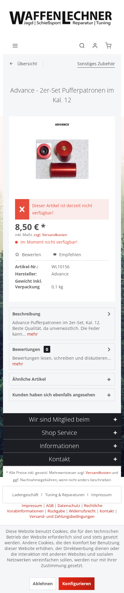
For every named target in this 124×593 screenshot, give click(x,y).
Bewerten (31, 254)
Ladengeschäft (25, 494)
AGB (50, 505)
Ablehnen (43, 583)
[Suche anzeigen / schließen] (82, 45)
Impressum (101, 494)
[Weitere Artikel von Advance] (62, 124)
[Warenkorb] (108, 45)
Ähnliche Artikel (29, 379)
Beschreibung (26, 314)
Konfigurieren (76, 583)
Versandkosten (98, 472)
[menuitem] (15, 45)
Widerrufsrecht (82, 511)
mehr (32, 334)
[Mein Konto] (95, 45)
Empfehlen (69, 254)
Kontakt (107, 511)
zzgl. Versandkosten (50, 234)
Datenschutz (68, 505)
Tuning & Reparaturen (65, 494)
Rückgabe (56, 511)
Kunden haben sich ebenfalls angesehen (53, 395)
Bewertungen (26, 349)
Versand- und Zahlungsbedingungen (62, 516)
